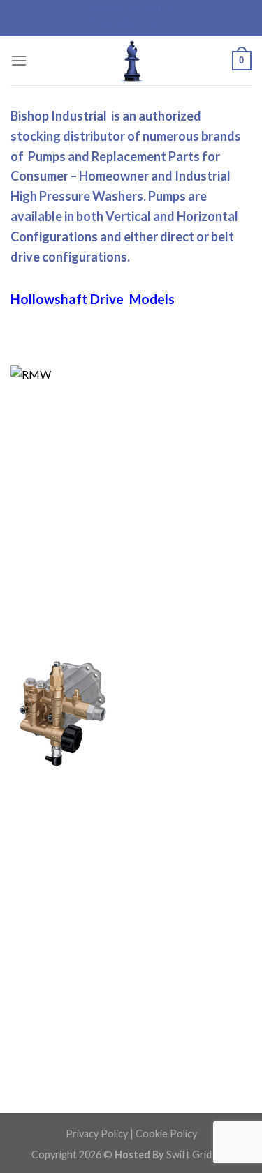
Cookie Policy (166, 1134)
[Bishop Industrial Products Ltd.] (131, 60)
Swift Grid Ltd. (197, 1154)
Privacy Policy (97, 1134)
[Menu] (18, 60)
